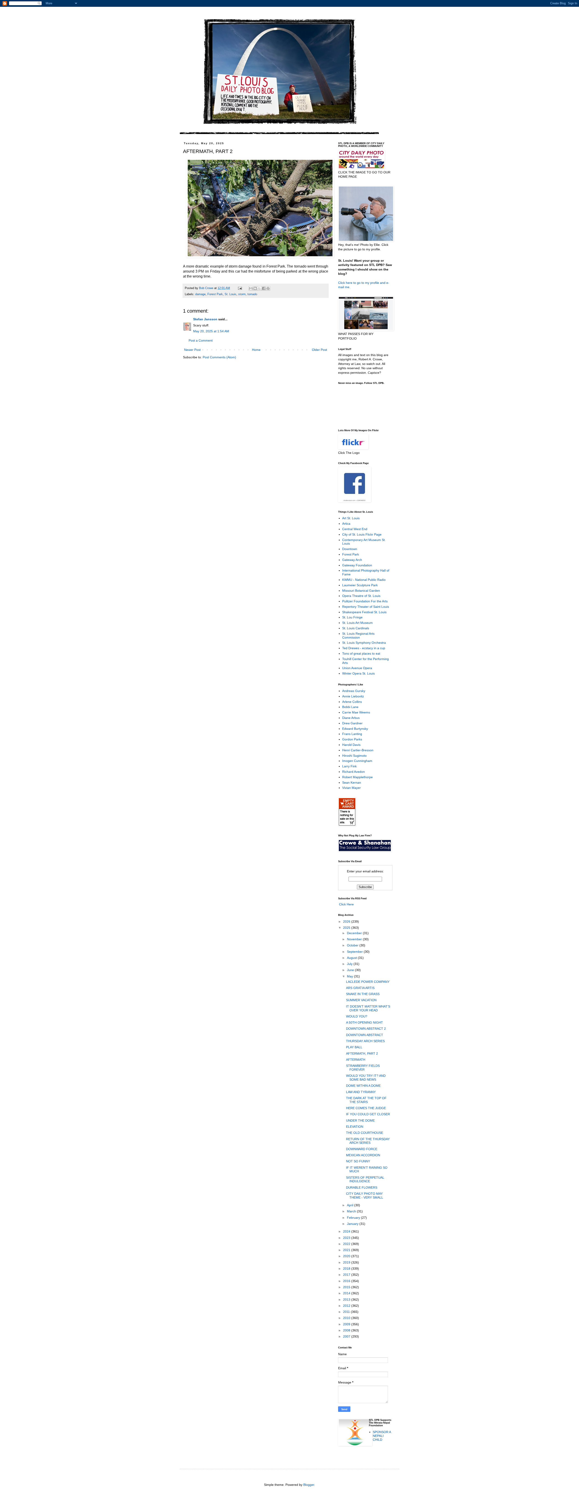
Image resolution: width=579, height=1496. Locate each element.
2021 (347, 1250)
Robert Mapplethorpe (357, 777)
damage (200, 294)
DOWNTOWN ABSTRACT (364, 1035)
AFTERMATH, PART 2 (362, 1053)
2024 (347, 1231)
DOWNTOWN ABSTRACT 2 (366, 1028)
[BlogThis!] (255, 288)
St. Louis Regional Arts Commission (358, 635)
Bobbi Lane (350, 707)
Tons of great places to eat (361, 653)
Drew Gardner (352, 723)
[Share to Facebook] (263, 288)
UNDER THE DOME (360, 1120)
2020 (347, 1256)
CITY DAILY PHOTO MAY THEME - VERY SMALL (364, 1195)
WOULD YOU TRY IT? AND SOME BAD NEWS (366, 1077)
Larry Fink (349, 766)
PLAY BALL (354, 1047)
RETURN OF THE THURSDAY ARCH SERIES (368, 1141)
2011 (347, 1312)
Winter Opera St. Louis (358, 673)
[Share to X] (259, 288)
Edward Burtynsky (355, 728)
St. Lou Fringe (352, 617)
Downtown (349, 549)
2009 (347, 1324)
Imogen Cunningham (357, 761)
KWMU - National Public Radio (364, 580)
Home (256, 350)
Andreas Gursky (353, 691)
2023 (347, 1238)
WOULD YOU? (356, 1016)
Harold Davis (351, 745)
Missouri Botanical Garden (361, 590)
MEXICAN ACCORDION (363, 1155)
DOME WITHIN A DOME (363, 1085)
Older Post (319, 350)
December (355, 933)
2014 (347, 1293)
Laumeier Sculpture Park (360, 585)
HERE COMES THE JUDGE (366, 1108)
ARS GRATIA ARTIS (360, 988)
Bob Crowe (206, 288)
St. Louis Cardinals (355, 628)
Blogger (308, 1484)
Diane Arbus (351, 718)
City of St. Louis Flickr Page (362, 534)
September (355, 951)
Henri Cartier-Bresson (357, 750)
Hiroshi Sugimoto (354, 755)
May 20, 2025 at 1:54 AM (211, 331)
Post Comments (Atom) (219, 357)
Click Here (346, 904)
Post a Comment (201, 340)
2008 (347, 1330)
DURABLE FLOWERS (361, 1187)
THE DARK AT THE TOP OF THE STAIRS (366, 1100)
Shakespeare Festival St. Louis (364, 612)
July (350, 964)
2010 (347, 1318)
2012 (347, 1305)
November (355, 939)
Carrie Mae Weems (356, 712)
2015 (347, 1287)
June (351, 970)
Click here (345, 283)
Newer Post (192, 350)
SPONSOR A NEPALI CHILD (382, 1435)
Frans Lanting (352, 734)
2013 (347, 1299)
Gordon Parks (352, 739)
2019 (347, 1262)
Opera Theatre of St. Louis (361, 596)
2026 (347, 921)
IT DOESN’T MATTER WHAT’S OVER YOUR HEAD (368, 1008)
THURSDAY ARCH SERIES (365, 1041)
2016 (347, 1281)
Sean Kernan (351, 782)
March (352, 1211)
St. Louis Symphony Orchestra (364, 642)
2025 (347, 927)
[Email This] (251, 288)
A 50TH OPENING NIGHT (364, 1022)
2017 (347, 1274)
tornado (252, 294)
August (352, 958)
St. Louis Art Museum (357, 623)
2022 (347, 1244)
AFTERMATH (355, 1059)
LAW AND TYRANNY (361, 1092)
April (350, 1205)
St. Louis (230, 294)
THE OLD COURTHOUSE (364, 1133)
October (353, 945)
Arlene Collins (352, 702)
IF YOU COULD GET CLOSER (368, 1114)
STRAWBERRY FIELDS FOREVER (363, 1067)
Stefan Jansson (205, 319)
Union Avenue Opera (357, 668)
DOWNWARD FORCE (361, 1149)
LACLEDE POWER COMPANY (367, 982)
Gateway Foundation (357, 565)
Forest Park (215, 294)
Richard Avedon (353, 771)
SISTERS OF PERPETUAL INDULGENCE (365, 1179)
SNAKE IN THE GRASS (363, 994)
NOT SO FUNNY (358, 1161)
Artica (346, 523)
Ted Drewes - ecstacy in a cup (363, 648)
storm (242, 294)
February (354, 1217)
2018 (347, 1268)
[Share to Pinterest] (268, 288)
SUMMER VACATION (361, 1000)
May (350, 976)
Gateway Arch (352, 560)
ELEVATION (354, 1126)
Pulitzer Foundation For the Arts (365, 601)
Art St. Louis (351, 518)
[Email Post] (240, 288)
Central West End (354, 529)
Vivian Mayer (351, 788)
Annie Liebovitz (353, 696)
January (353, 1224)
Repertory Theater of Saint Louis (365, 606)
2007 (347, 1336)
